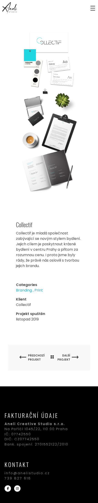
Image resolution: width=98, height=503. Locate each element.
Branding (24, 290)
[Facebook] (8, 488)
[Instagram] (17, 488)
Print (38, 290)
